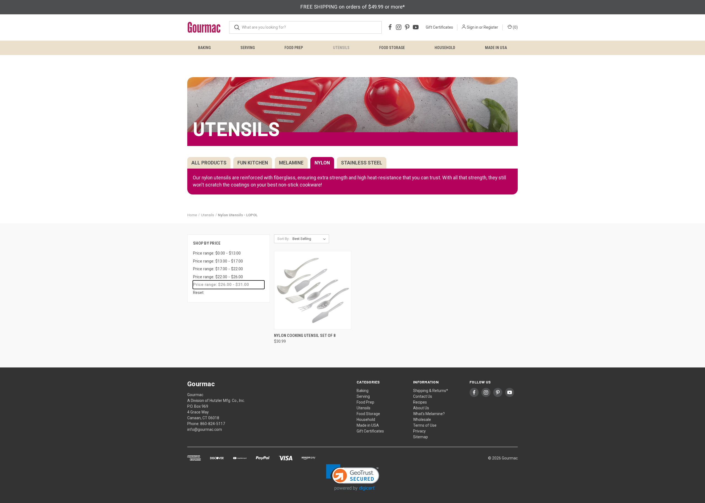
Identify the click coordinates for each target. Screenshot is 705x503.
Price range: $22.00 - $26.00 (218, 276)
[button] (352, 477)
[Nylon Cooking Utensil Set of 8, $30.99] (312, 290)
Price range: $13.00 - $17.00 (218, 261)
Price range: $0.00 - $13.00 (217, 253)
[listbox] (310, 239)
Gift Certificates (439, 27)
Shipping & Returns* (430, 390)
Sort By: (283, 239)
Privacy (419, 431)
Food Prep (293, 47)
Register (491, 27)
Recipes (420, 402)
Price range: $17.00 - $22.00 (218, 268)
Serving (247, 47)
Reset (198, 292)
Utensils (341, 47)
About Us (421, 408)
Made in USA (496, 47)
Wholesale (422, 419)
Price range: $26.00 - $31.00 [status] (221, 284)
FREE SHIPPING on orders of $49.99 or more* (352, 7)
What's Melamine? (429, 414)
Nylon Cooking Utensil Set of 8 (305, 335)
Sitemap (420, 437)
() (515, 27)
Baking (204, 47)
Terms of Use (424, 425)
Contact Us (422, 396)
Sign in (472, 27)
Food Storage (392, 47)
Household (445, 47)
